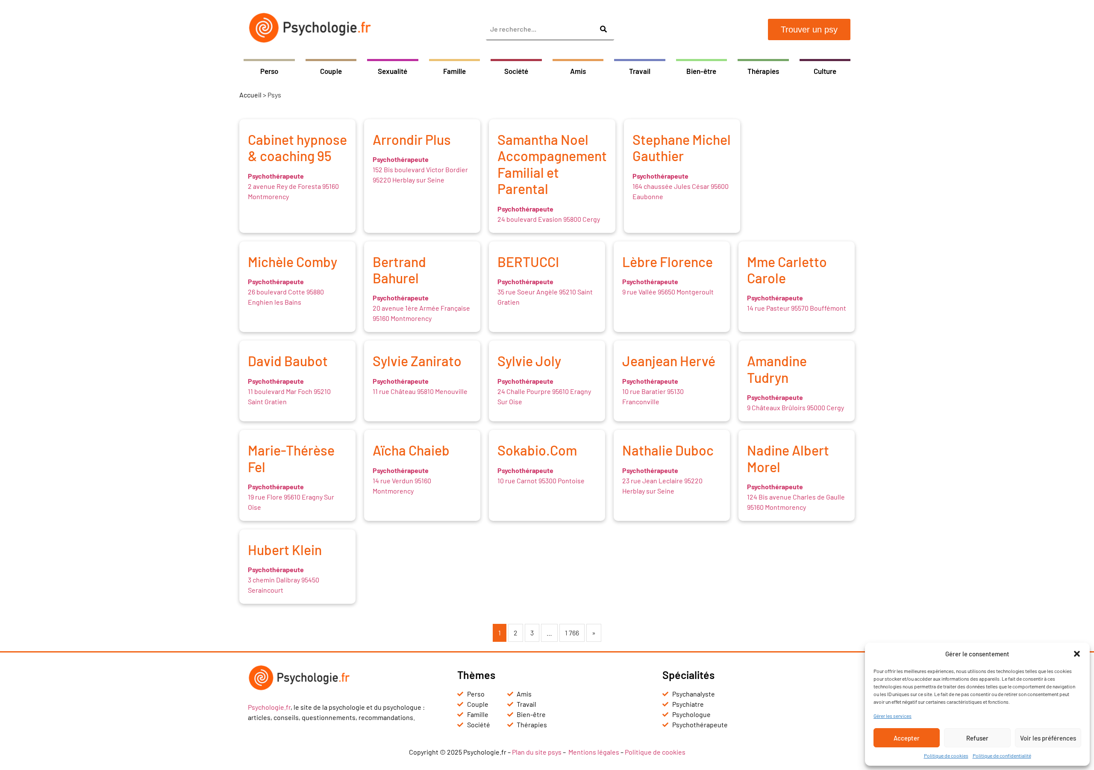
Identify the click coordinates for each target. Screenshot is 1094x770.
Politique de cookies (946, 755)
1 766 (572, 633)
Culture (825, 71)
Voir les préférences (1048, 738)
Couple (331, 71)
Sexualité (392, 71)
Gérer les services (892, 716)
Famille (454, 71)
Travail (639, 71)
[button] (1077, 654)
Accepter (907, 738)
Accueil (250, 95)
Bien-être (701, 71)
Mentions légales (593, 752)
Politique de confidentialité (1002, 755)
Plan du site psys (537, 752)
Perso (269, 71)
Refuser (977, 738)
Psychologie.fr (269, 707)
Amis (578, 71)
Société (516, 71)
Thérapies (763, 71)
